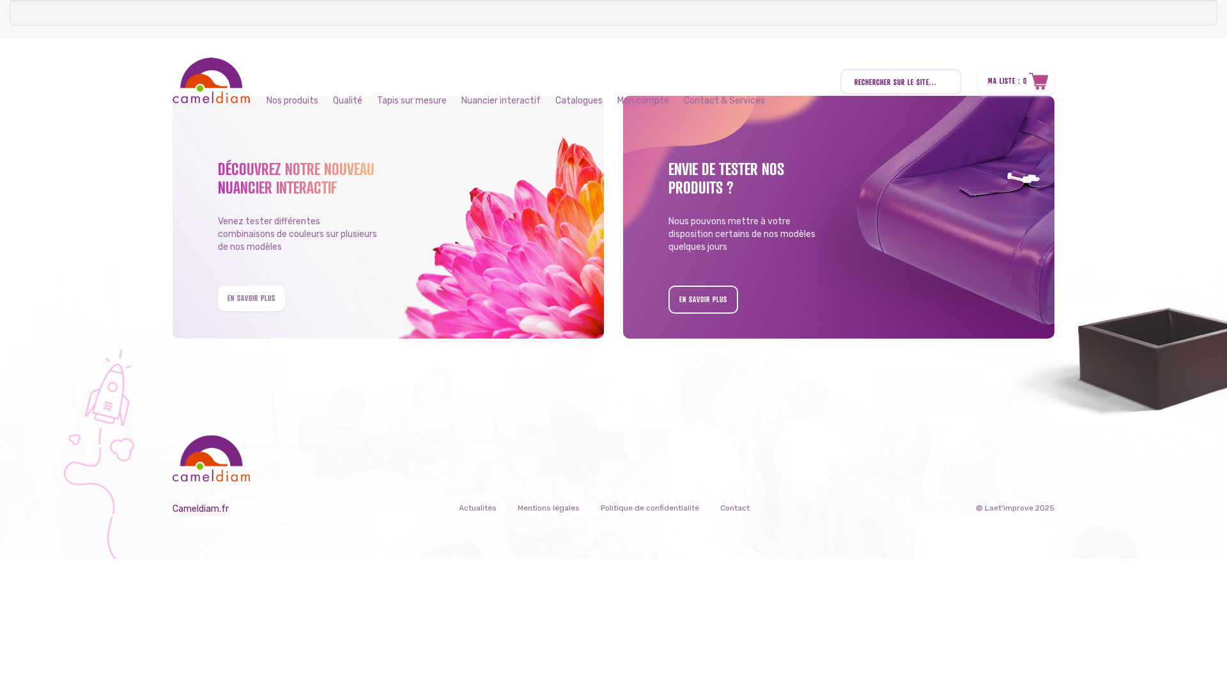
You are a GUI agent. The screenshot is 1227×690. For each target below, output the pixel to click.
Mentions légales (549, 507)
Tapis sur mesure (412, 100)
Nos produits (292, 100)
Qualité (347, 100)
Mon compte (643, 100)
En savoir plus (251, 298)
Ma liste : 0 (1007, 81)
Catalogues (579, 100)
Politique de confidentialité (650, 507)
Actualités (478, 507)
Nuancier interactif (501, 100)
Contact (735, 507)
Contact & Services (724, 100)
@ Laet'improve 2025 (1015, 507)
